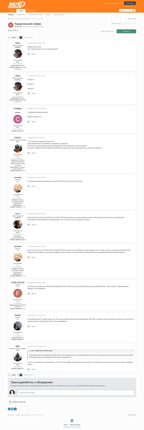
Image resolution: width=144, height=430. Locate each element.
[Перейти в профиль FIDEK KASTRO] (17, 293)
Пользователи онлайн (35, 14)
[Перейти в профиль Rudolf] (17, 326)
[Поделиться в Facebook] (15, 409)
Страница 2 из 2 (28, 37)
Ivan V (17, 213)
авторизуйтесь (69, 385)
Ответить (126, 31)
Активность (32, 11)
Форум (21, 11)
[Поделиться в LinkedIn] (9, 409)
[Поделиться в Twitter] (12, 409)
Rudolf (18, 315)
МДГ (18, 346)
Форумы (11, 14)
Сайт (11, 11)
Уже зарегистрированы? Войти (112, 3)
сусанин (18, 177)
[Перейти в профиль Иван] (17, 53)
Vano (20, 26)
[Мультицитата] (29, 54)
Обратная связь (75, 425)
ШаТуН (18, 137)
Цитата (34, 54)
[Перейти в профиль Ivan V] (17, 224)
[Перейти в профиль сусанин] (17, 188)
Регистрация (130, 3)
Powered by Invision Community (72, 427)
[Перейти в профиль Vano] (10, 25)
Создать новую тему (107, 31)
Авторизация (117, 23)
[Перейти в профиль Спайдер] (17, 119)
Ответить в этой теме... (28, 393)
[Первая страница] (9, 37)
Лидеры (48, 14)
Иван (17, 43)
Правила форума (59, 14)
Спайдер (18, 108)
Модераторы (21, 14)
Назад (13, 37)
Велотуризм (39, 26)
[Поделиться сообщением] (134, 43)
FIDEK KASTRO (17, 282)
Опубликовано (36, 43)
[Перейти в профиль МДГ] (17, 357)
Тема (65, 425)
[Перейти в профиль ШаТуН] (17, 148)
